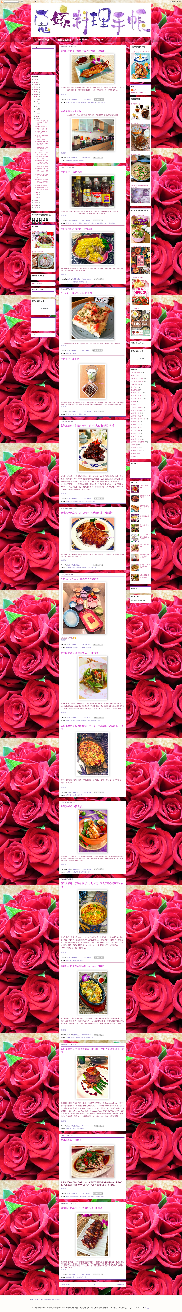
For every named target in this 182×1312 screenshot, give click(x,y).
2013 (35, 203)
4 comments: (86, 157)
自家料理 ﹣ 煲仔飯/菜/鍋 (138, 419)
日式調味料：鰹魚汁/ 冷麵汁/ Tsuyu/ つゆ (144, 556)
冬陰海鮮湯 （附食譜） (72, 806)
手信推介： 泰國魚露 (71, 171)
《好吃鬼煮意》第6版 (137, 277)
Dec (37, 99)
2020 (35, 84)
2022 (35, 79)
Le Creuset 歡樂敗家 (85, 647)
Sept (37, 106)
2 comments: (86, 220)
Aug (37, 109)
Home (93, 1284)
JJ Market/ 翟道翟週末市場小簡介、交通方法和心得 (145, 537)
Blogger (147, 1308)
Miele (67, 1196)
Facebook (82, 39)
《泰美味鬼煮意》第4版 (138, 215)
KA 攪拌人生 (134, 375)
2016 (35, 94)
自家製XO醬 (134, 123)
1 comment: (86, 350)
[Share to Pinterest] (103, 99)
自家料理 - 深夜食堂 (136, 410)
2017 (35, 92)
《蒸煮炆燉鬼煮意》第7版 (138, 246)
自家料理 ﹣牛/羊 (71, 1128)
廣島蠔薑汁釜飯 (135, 154)
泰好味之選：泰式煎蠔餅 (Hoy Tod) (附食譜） (84, 965)
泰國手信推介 (90, 223)
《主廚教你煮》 (135, 308)
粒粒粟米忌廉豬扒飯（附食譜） (77, 228)
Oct (37, 104)
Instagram (98, 39)
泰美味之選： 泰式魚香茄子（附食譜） (81, 652)
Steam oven (90, 1196)
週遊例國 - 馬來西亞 (136, 450)
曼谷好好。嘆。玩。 (137, 393)
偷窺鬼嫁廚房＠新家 (71, 111)
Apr (37, 119)
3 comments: (86, 1193)
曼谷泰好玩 (82, 223)
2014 (35, 200)
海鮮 (82, 1037)
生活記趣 (133, 404)
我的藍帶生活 (135, 390)
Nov (37, 101)
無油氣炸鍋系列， (81, 568)
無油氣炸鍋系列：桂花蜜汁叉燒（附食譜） (83, 1207)
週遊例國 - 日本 (135, 447)
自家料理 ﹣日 (135, 424)
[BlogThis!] (97, 99)
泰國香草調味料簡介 (101, 223)
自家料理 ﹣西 (135, 433)
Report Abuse (37, 283)
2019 (35, 87)
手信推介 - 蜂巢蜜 (70, 358)
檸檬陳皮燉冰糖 (135, 104)
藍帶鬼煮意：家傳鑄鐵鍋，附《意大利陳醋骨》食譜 (87, 425)
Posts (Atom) (97, 1290)
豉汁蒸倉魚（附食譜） (72, 1139)
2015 (35, 97)
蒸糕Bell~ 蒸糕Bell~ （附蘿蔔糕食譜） (144, 507)
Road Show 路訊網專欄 (73, 102)
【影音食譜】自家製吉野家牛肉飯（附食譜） (144, 576)
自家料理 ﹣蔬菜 (95, 720)
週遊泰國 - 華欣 (135, 453)
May (37, 116)
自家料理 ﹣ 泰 (85, 102)
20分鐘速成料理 (70, 568)
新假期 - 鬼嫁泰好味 (37, 252)
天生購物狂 (134, 387)
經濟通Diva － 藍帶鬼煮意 (39, 231)
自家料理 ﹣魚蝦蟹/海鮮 (97, 102)
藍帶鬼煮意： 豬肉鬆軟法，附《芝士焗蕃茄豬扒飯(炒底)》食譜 (41, 162)
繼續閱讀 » (64, 94)
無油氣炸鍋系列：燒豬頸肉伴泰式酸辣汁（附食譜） (87, 512)
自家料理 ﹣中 (135, 421)
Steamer (97, 1196)
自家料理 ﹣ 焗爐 (71, 353)
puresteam (83, 1196)
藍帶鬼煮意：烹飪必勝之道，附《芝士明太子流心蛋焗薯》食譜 (41, 170)
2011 (35, 207)
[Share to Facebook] (101, 99)
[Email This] (95, 99)
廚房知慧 (81, 160)
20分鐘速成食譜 (63, 39)
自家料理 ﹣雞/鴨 (136, 439)
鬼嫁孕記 (133, 456)
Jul (37, 111)
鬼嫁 (134, 90)
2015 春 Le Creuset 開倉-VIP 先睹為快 (80, 579)
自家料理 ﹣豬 (83, 282)
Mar (37, 192)
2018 (35, 89)
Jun (37, 114)
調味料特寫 (112, 223)
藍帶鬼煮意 (91, 501)
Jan (37, 197)
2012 (35, 205)
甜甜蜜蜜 (133, 401)
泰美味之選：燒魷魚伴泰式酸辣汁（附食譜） (84, 50)
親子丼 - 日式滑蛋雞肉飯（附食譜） (145, 566)
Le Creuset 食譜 (42, 39)
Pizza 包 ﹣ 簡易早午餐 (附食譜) (77, 293)
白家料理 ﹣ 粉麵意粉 (137, 407)
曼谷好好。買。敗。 (72, 223)
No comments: (87, 99)
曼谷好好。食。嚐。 (137, 398)
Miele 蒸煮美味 (74, 1196)
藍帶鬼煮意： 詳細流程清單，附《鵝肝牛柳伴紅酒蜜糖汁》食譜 (41, 181)
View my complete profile (138, 92)
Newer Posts (65, 1284)
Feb (37, 195)
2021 (35, 82)
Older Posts (120, 1284)
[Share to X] (99, 99)
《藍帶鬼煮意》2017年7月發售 (140, 52)
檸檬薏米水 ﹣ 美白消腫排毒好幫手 (144, 516)
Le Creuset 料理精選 (72, 160)
